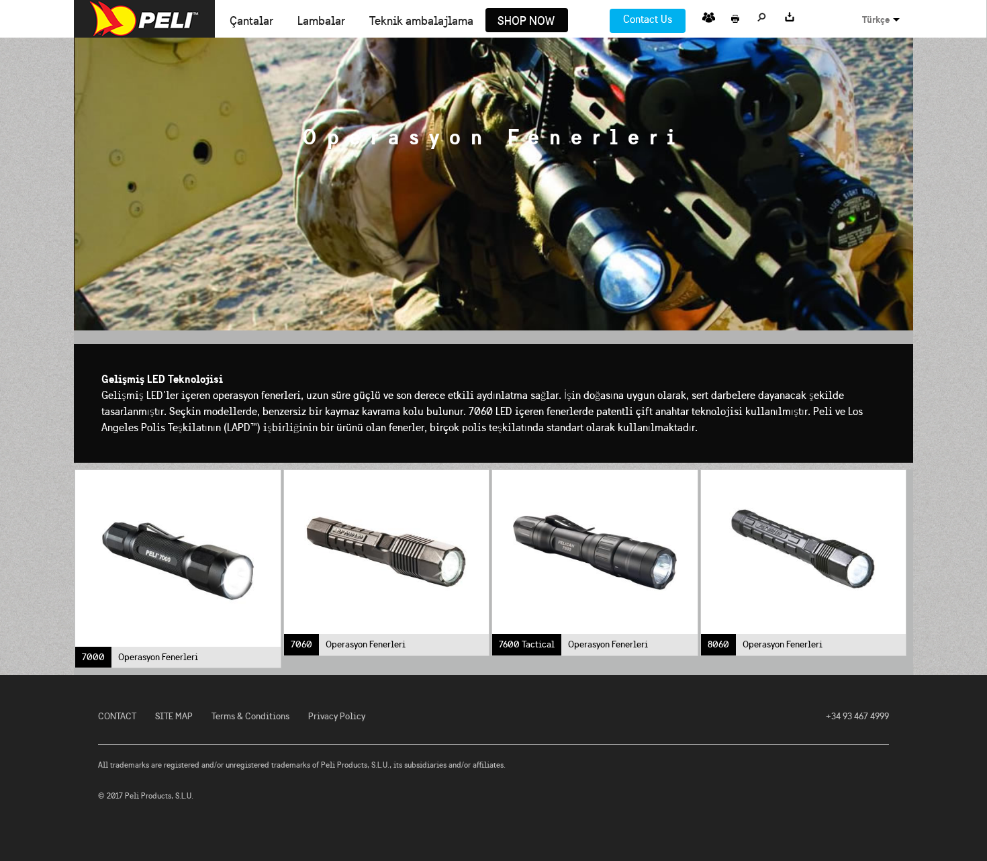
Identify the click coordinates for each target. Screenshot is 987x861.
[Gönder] (708, 15)
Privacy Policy (336, 716)
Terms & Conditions (250, 716)
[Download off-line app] (789, 15)
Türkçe (876, 19)
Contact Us (647, 19)
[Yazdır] (735, 15)
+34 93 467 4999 (857, 716)
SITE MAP (174, 716)
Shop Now (526, 21)
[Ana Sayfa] (144, 19)
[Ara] (762, 15)
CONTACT (117, 716)
